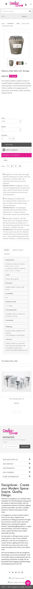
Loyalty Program (17, 250)
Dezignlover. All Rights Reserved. (21, 587)
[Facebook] (9, 572)
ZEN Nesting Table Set (16, 399)
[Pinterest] (15, 572)
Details (6, 250)
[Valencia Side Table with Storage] (16, 45)
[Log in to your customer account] (26, 4)
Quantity (4, 135)
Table (18, 23)
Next (26, 63)
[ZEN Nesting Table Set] (16, 381)
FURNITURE (10, 23)
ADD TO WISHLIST (12, 150)
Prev (14, 411)
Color (3, 118)
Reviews (7, 254)
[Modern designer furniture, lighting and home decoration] (16, 4)
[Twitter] (12, 572)
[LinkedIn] (19, 572)
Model (3, 127)
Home (3, 23)
